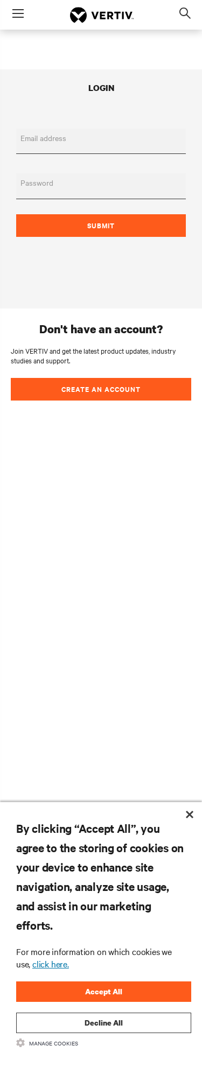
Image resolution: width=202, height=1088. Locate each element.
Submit (101, 225)
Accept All (103, 991)
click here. (50, 964)
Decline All (104, 1022)
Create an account (101, 389)
